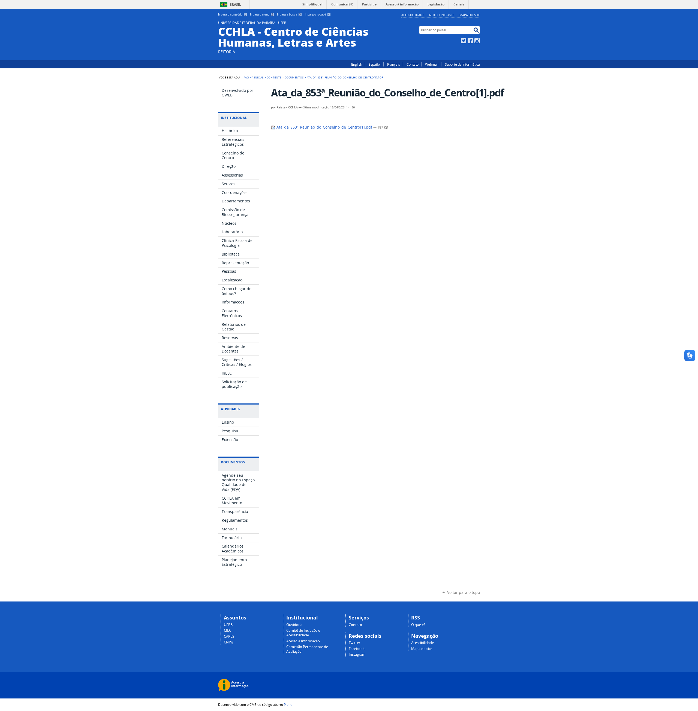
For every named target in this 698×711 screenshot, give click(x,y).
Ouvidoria (294, 624)
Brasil (235, 4)
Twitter (463, 40)
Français (393, 64)
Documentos (293, 77)
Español (375, 64)
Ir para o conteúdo (232, 14)
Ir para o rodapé (317, 14)
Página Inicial (253, 77)
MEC (227, 630)
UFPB (228, 624)
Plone (288, 704)
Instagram (477, 40)
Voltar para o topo (463, 592)
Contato (413, 64)
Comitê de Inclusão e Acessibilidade (303, 632)
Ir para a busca (289, 14)
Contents (274, 77)
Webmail (431, 64)
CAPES (229, 636)
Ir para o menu (261, 14)
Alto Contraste (441, 15)
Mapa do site (469, 15)
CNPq (228, 642)
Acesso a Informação (303, 641)
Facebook (470, 40)
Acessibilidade (412, 15)
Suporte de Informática (462, 64)
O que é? (418, 624)
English (356, 64)
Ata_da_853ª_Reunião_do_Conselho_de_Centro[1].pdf (324, 127)
